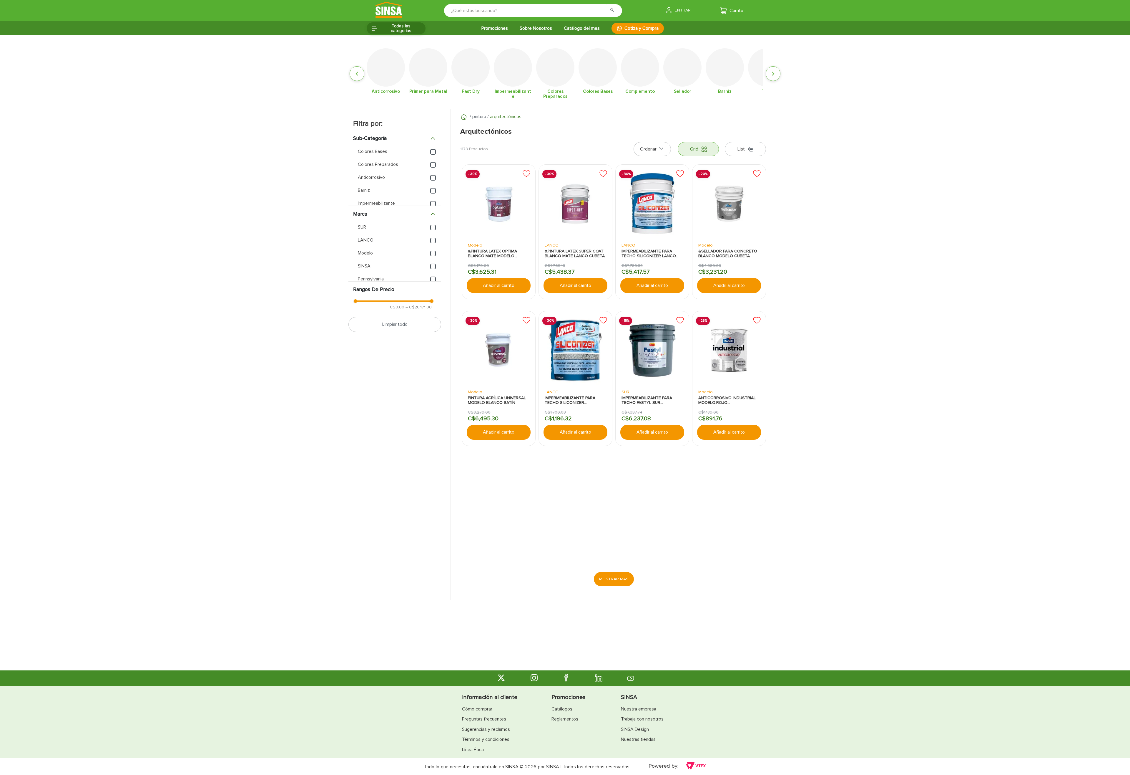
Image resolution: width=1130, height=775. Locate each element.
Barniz (364, 190)
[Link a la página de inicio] (463, 116)
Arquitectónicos (505, 116)
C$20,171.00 (419, 307)
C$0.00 (397, 307)
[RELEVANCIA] (652, 149)
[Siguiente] (773, 73)
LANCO (365, 240)
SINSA (364, 266)
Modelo (365, 253)
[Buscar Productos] (613, 10)
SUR (362, 227)
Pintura (479, 116)
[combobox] (529, 11)
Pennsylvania (371, 279)
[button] (394, 138)
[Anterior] (357, 73)
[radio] (698, 149)
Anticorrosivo (371, 177)
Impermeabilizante (376, 203)
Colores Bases (372, 151)
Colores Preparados (378, 164)
